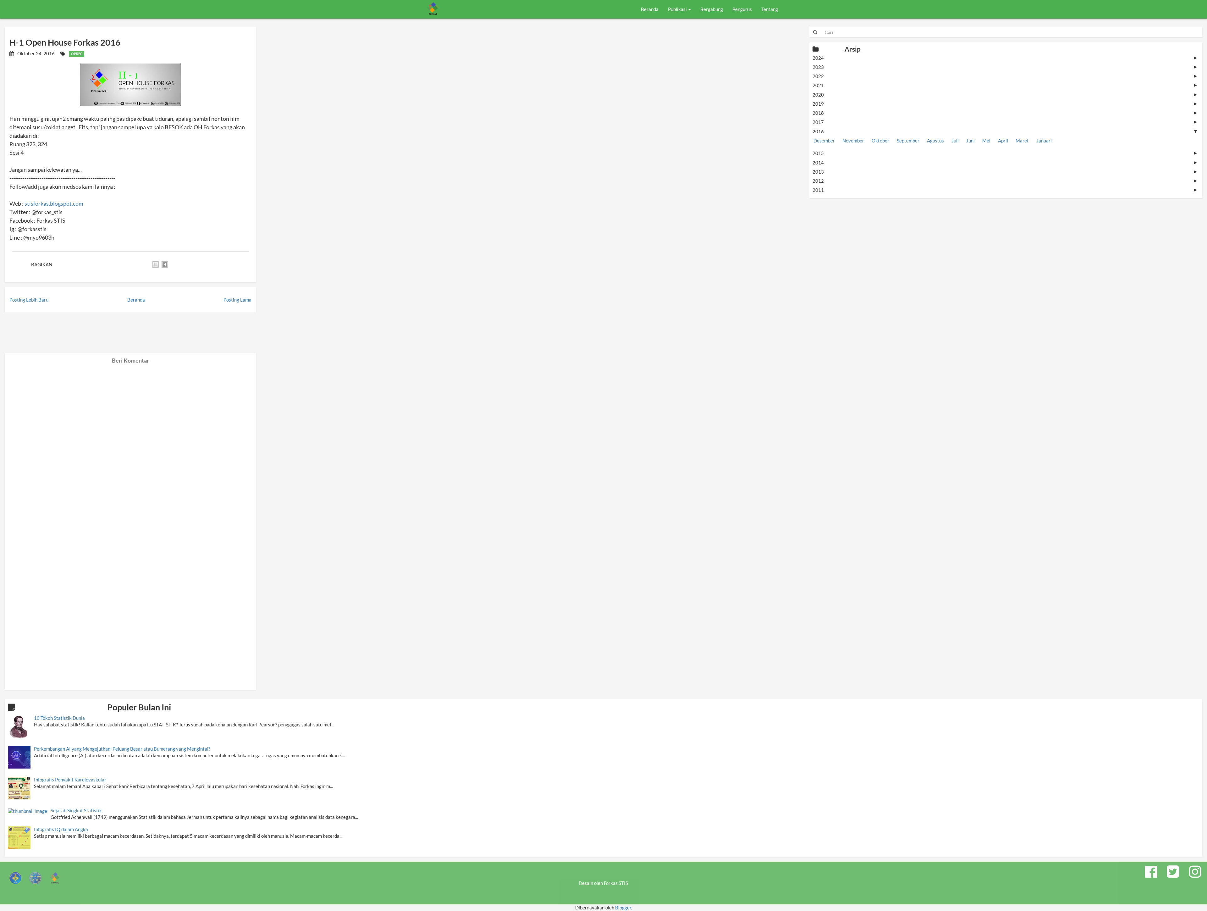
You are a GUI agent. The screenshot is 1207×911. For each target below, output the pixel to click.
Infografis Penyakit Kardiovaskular (70, 779)
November (853, 140)
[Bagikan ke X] (155, 264)
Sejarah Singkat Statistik (76, 810)
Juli (955, 140)
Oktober (880, 140)
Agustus (935, 140)
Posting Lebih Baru (28, 300)
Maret (1022, 140)
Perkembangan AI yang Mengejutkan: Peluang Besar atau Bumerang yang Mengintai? (122, 749)
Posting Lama (237, 300)
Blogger (623, 907)
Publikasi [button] (678, 9)
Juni (970, 140)
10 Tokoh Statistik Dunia (59, 718)
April (1003, 140)
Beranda (650, 9)
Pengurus (742, 9)
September (908, 140)
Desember (824, 140)
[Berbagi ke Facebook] (165, 264)
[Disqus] (130, 442)
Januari (1044, 140)
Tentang (769, 9)
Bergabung (711, 9)
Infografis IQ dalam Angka (61, 829)
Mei (986, 140)
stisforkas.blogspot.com (54, 203)
